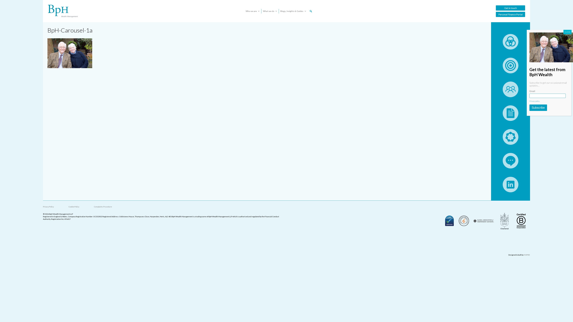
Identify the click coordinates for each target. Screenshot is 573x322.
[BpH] (63, 11)
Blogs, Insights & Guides (291, 11)
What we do (268, 11)
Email (532, 91)
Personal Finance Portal (510, 14)
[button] (311, 11)
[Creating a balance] (510, 48)
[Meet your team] (510, 96)
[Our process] (510, 143)
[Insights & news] (510, 120)
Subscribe (538, 107)
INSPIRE (527, 255)
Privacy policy (534, 101)
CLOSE (567, 32)
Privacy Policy (48, 207)
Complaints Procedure (103, 207)
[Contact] (510, 167)
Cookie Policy (73, 207)
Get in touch (510, 8)
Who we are (251, 11)
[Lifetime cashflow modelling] (510, 72)
